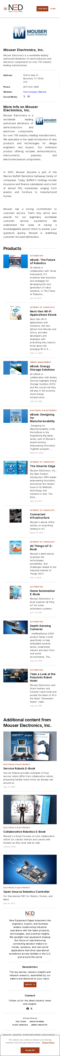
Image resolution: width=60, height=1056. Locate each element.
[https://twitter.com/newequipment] (31, 1008)
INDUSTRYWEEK (37, 1022)
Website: (7, 92)
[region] (30, 1045)
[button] (5, 9)
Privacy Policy (48, 1035)
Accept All (30, 1050)
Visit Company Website (34, 92)
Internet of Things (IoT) (42, 307)
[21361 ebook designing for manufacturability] (15, 416)
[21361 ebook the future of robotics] (15, 261)
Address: (8, 75)
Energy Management (40, 362)
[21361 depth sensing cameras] (15, 627)
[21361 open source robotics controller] (30, 869)
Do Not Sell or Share (32, 1035)
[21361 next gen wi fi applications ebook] (15, 313)
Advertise (17, 1035)
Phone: (6, 87)
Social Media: (10, 97)
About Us (7, 1035)
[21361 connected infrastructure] (15, 516)
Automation (36, 256)
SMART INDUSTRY (39, 1025)
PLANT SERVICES (20, 1025)
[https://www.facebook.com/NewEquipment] (27, 1008)
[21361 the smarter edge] (15, 467)
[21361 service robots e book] (30, 746)
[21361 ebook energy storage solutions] (15, 367)
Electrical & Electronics (43, 410)
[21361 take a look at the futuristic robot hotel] (15, 675)
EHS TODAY (21, 1022)
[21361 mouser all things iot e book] (15, 547)
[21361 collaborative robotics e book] (30, 809)
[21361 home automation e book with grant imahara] (15, 592)
